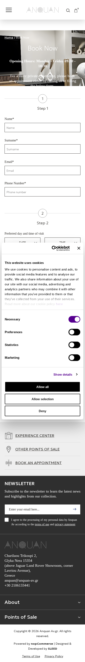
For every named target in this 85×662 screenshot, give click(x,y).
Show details (62, 374)
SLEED (52, 648)
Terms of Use (31, 656)
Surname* (11, 140)
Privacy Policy (54, 656)
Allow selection (43, 399)
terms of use (42, 524)
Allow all (42, 387)
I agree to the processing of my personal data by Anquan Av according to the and (44, 522)
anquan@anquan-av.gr (21, 580)
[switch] (74, 332)
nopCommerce (42, 644)
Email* (9, 161)
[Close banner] (78, 248)
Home (9, 37)
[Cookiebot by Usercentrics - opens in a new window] (52, 248)
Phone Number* (15, 183)
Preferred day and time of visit (24, 233)
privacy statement (65, 524)
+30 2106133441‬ (17, 585)
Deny (42, 411)
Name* (9, 119)
